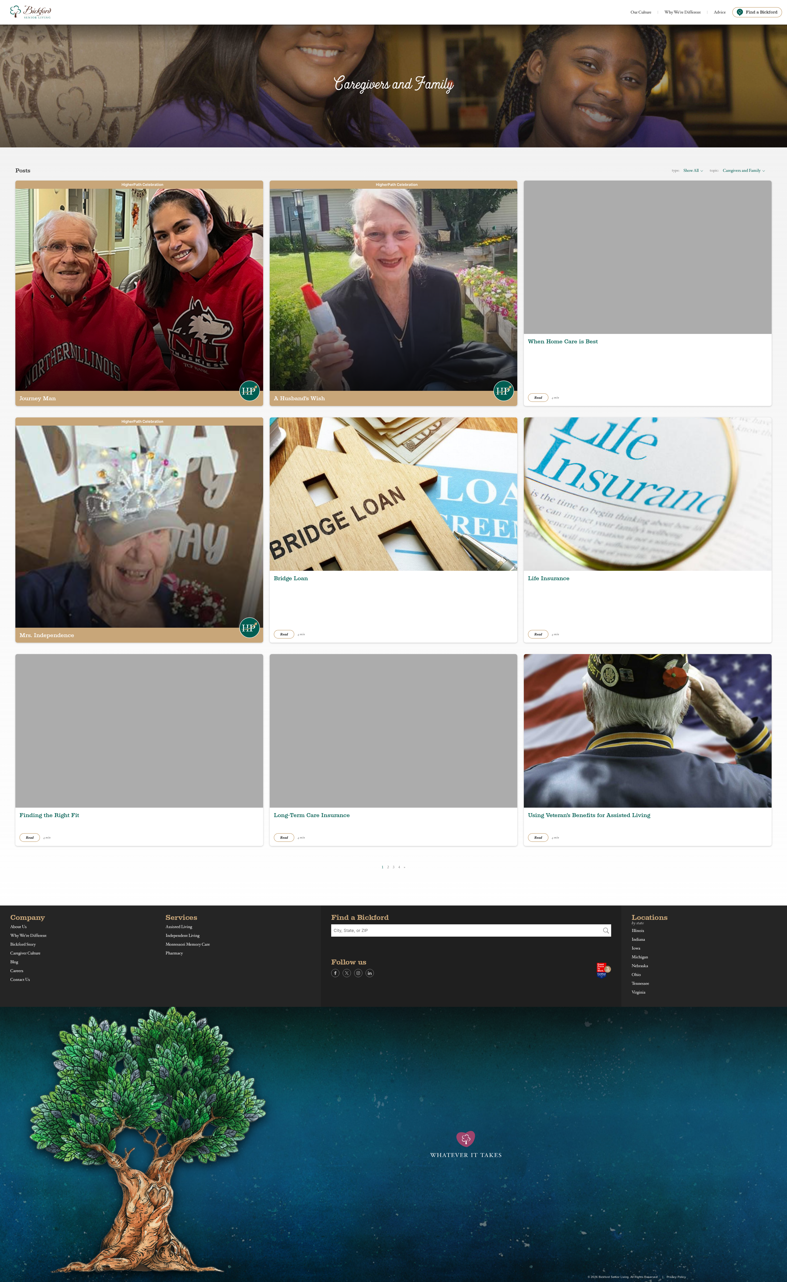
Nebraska (640, 965)
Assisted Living (179, 926)
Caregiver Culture (25, 953)
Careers (16, 970)
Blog (14, 962)
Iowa (636, 948)
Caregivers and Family (742, 170)
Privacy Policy (676, 1277)
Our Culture (641, 12)
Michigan (640, 957)
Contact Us (20, 979)
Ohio (636, 974)
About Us (18, 926)
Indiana (638, 939)
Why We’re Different (682, 12)
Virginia (638, 992)
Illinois (638, 930)
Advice (720, 12)
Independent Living (182, 935)
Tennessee (640, 983)
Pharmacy (174, 953)
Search (606, 930)
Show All (691, 170)
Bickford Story (23, 944)
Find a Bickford (762, 12)
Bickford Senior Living (31, 12)
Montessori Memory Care (188, 944)
